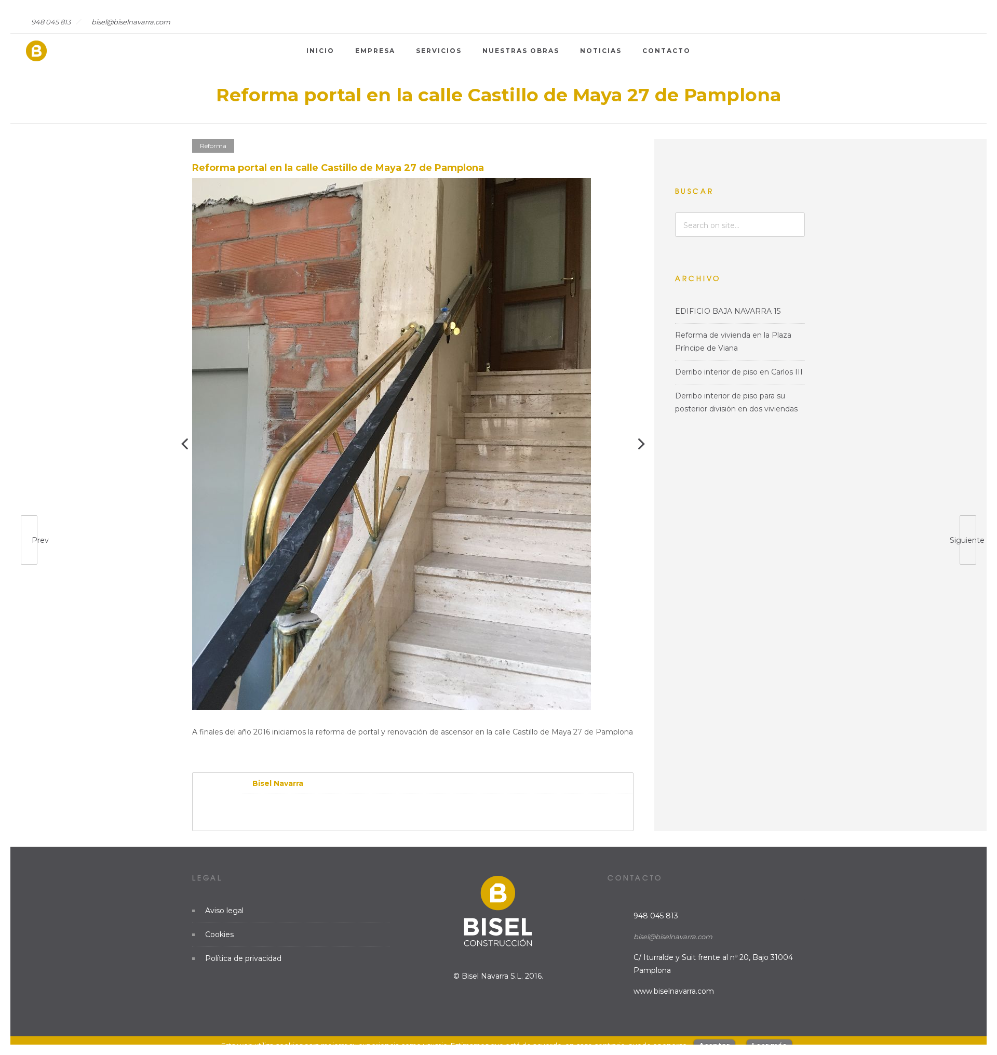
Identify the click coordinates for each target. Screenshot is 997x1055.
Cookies (219, 934)
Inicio (320, 51)
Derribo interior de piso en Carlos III (739, 372)
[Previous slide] (184, 444)
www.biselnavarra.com (674, 991)
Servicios (439, 51)
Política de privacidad (243, 958)
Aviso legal (224, 910)
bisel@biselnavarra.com (673, 936)
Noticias (601, 51)
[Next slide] (641, 444)
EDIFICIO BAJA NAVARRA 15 (727, 311)
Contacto (666, 51)
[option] (413, 444)
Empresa (375, 51)
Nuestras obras (520, 51)
